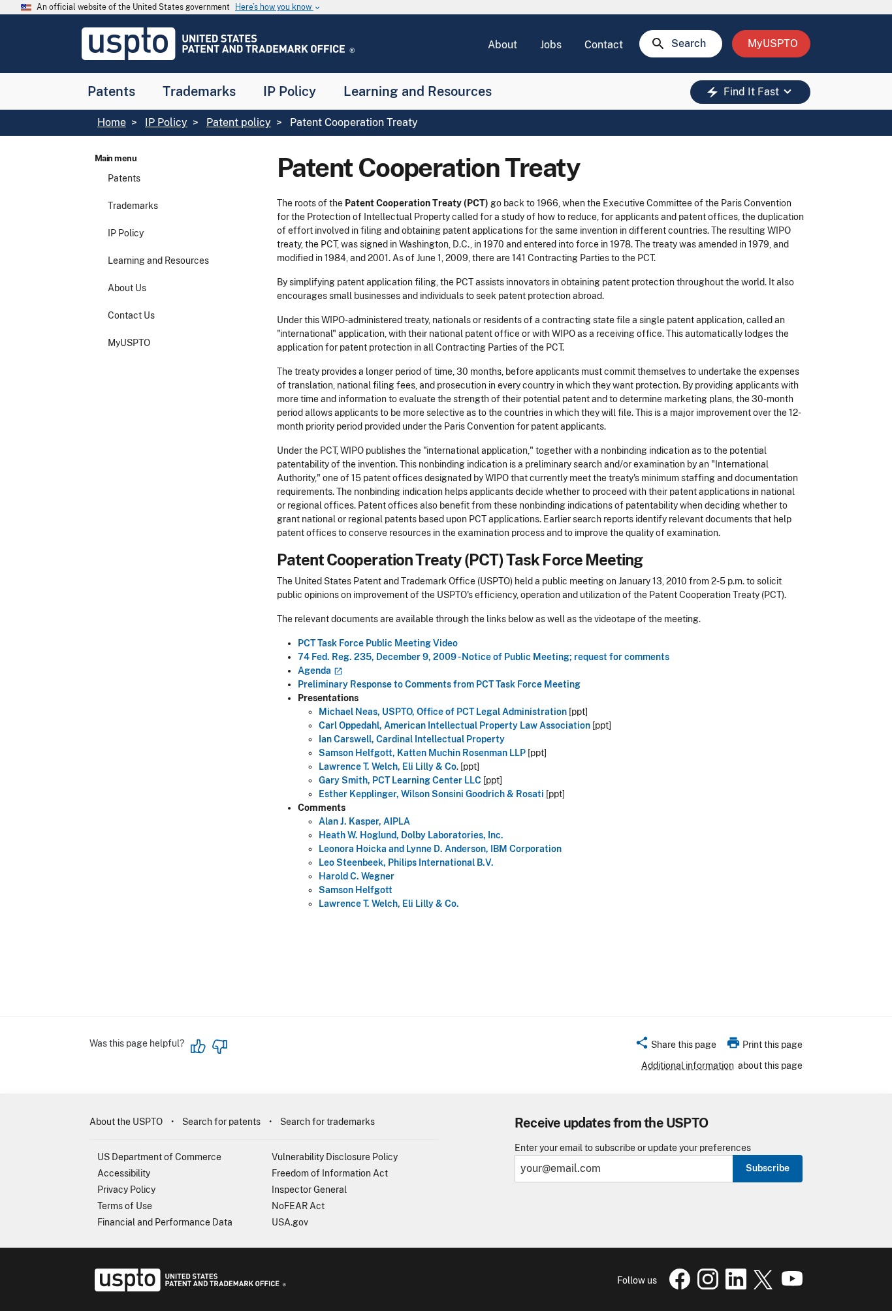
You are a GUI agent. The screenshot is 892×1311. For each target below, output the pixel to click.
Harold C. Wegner (356, 876)
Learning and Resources (417, 91)
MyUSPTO (129, 343)
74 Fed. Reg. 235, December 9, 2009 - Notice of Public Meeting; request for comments (483, 657)
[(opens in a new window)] (337, 670)
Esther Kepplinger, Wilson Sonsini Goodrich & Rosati (431, 794)
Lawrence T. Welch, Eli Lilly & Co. (389, 903)
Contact (603, 45)
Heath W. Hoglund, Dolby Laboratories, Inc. (411, 835)
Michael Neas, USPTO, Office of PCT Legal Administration (443, 711)
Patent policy (238, 122)
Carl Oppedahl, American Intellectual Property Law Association (454, 725)
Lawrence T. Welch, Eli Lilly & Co (387, 766)
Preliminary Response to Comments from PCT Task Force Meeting (439, 684)
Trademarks (199, 91)
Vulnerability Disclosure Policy (335, 1157)
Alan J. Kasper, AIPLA (364, 821)
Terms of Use (124, 1206)
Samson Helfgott (355, 890)
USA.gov (290, 1222)
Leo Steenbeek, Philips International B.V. (406, 862)
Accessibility (123, 1173)
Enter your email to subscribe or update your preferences (633, 1148)
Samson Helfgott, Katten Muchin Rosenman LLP (422, 753)
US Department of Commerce (159, 1157)
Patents (111, 91)
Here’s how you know (278, 7)
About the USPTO (126, 1121)
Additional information (687, 1065)
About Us (127, 288)
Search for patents (221, 1121)
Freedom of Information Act (330, 1173)
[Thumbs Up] (198, 1046)
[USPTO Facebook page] (677, 1286)
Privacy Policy (126, 1189)
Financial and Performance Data (164, 1222)
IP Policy (289, 91)
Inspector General (309, 1189)
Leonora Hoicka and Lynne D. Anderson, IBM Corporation (440, 849)
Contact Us (131, 315)
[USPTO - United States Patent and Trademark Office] (187, 1288)
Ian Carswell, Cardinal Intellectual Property (412, 739)
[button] (675, 1046)
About (502, 45)
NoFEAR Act (298, 1206)
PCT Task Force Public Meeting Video (378, 643)
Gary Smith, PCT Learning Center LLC (400, 780)
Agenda (314, 670)
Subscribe (767, 1168)
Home (111, 122)
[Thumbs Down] (219, 1046)
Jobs (551, 45)
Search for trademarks (327, 1121)
